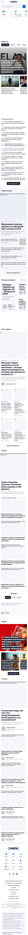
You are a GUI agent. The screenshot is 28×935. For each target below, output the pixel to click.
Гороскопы (6, 863)
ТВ (13, 869)
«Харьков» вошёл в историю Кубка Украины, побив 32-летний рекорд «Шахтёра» (13, 539)
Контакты (13, 887)
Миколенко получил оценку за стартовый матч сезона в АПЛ (12, 226)
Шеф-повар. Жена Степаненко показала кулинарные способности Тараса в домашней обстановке (13, 515)
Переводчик (6, 869)
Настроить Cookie (13, 896)
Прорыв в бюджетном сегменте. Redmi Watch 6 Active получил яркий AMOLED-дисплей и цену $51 (13, 264)
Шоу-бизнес (5, 44)
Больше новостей (12, 273)
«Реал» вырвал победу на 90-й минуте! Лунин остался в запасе (9, 240)
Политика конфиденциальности (13, 881)
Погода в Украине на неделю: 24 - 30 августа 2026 (8, 289)
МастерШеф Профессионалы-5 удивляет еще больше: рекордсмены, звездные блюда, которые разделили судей (19, 408)
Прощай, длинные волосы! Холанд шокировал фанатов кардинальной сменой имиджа (13, 562)
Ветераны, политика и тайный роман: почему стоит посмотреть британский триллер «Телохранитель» (13, 249)
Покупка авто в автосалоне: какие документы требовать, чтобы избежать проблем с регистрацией (13, 780)
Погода (24, 44)
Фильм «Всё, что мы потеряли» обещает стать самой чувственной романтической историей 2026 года (10, 661)
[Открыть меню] (2, 2)
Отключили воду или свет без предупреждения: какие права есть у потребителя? (12, 715)
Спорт (18, 44)
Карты (20, 863)
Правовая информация (13, 885)
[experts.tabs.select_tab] (21, 280)
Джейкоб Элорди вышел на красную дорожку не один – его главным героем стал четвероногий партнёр (9, 91)
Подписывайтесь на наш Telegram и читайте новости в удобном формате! (14, 144)
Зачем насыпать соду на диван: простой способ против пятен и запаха (11, 256)
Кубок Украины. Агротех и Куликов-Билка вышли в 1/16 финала (11, 485)
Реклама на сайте (13, 889)
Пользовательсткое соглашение (13, 883)
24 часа (8, 597)
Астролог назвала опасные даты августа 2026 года (12, 808)
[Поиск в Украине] (24, 6)
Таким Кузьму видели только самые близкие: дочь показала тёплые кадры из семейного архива (19, 436)
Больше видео (12, 673)
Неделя (19, 597)
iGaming (20, 869)
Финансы (13, 863)
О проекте (13, 894)
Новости (6, 856)
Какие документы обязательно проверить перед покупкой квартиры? (11, 752)
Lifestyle (12, 44)
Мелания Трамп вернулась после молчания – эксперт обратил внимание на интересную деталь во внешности (13, 368)
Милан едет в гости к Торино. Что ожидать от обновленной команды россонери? (13, 586)
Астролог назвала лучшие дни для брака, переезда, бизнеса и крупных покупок (12, 834)
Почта (13, 856)
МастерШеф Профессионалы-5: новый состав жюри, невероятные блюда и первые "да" (6, 435)
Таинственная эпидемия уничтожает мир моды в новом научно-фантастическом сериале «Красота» (13, 637)
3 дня (13, 597)
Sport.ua (13, 892)
